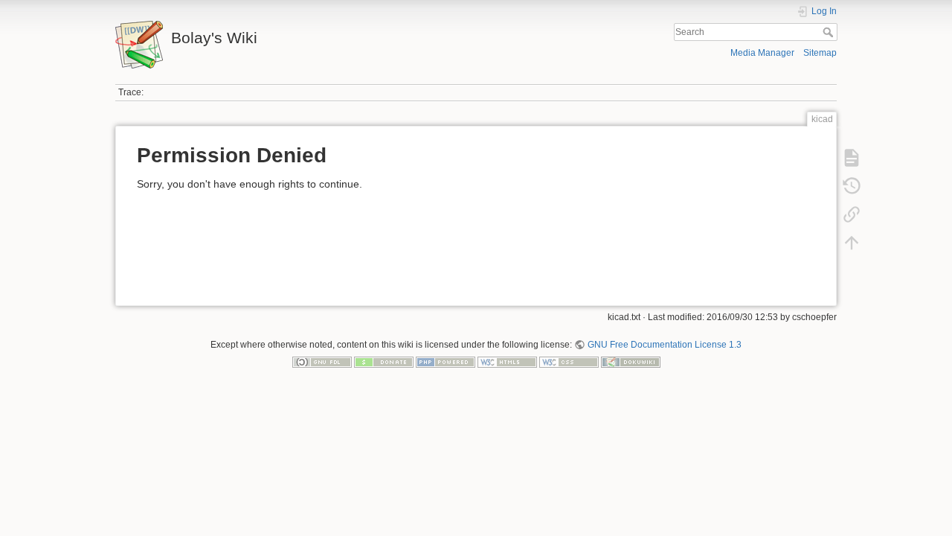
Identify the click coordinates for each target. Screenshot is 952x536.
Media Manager (762, 53)
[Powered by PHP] (445, 362)
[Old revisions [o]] (851, 186)
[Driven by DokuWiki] (630, 362)
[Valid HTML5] (507, 362)
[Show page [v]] (851, 158)
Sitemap (820, 53)
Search (830, 32)
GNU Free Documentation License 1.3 (664, 344)
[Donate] (384, 362)
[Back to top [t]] (851, 243)
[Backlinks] (851, 214)
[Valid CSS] (569, 362)
